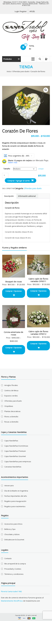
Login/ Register (21, 11)
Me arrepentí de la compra (15, 563)
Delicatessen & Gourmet (14, 539)
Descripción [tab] (9, 196)
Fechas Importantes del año (15, 496)
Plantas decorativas (12, 411)
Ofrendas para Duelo (13, 401)
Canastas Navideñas (12, 466)
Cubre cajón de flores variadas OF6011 (38, 280)
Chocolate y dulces (12, 534)
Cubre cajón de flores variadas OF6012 (38, 332)
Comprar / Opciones (13, 291)
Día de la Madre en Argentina (16, 491)
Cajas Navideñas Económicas (16, 446)
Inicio (9, 71)
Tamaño (6, 168)
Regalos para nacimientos (14, 506)
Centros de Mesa (11, 390)
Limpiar (41, 169)
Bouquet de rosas (13, 281)
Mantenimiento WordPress (12, 601)
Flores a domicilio (11, 416)
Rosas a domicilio (11, 422)
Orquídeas (8, 406)
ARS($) (32, 11)
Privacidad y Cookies (12, 569)
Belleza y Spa (9, 529)
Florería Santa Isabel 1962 (11, 591)
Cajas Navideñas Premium (15, 451)
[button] (45, 90)
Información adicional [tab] (27, 196)
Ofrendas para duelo (20, 71)
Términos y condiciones (13, 574)
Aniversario (9, 485)
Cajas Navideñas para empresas (17, 461)
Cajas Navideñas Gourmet (15, 456)
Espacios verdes (11, 395)
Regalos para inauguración (15, 501)
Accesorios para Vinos (13, 524)
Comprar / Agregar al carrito (18, 180)
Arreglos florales (11, 385)
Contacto (8, 558)
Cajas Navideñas (11, 440)
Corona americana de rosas (13, 333)
